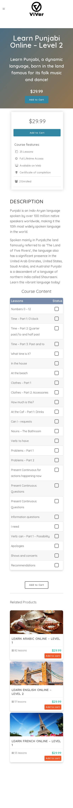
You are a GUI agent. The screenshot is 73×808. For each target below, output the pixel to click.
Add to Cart (36, 99)
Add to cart (53, 656)
